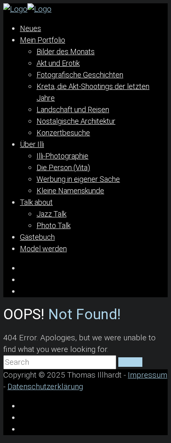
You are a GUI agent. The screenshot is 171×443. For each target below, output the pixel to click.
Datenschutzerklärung (45, 386)
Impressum (147, 375)
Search (130, 362)
